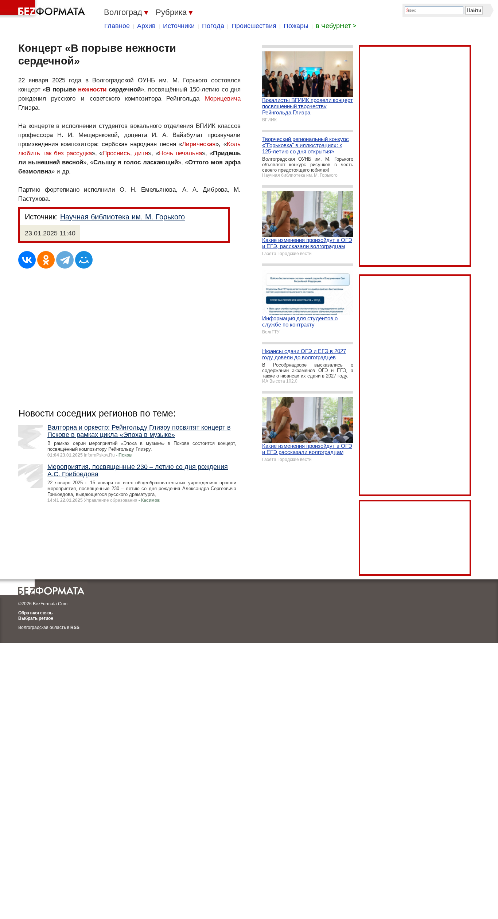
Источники (179, 26)
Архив (146, 26)
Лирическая (198, 144)
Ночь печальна (180, 153)
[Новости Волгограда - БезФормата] (43, 9)
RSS (74, 627)
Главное (117, 26)
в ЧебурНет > (336, 26)
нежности (92, 89)
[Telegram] (65, 260)
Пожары (296, 26)
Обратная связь (35, 612)
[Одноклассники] (46, 260)
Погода (213, 26)
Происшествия (254, 26)
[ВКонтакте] (27, 260)
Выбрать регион (35, 618)
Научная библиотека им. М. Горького (122, 217)
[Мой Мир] (84, 260)
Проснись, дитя (125, 153)
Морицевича (223, 98)
